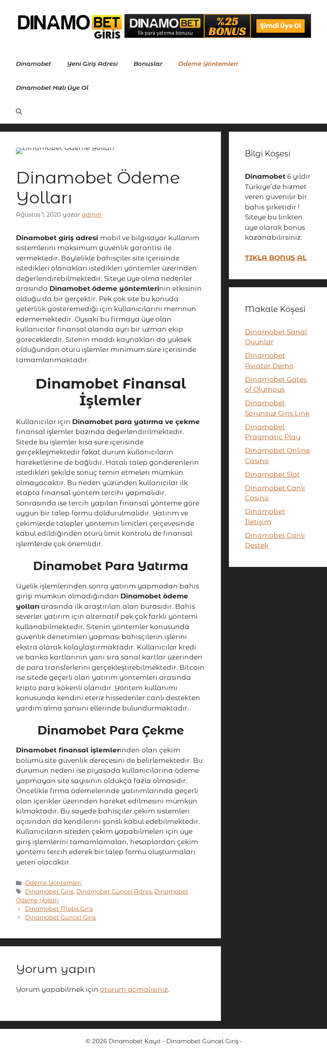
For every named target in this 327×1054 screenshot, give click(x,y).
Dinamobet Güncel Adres (114, 891)
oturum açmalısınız (134, 989)
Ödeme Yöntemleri (208, 63)
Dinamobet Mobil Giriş (59, 908)
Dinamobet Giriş (49, 891)
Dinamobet (33, 63)
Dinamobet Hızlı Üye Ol (52, 87)
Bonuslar (148, 63)
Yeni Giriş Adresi (92, 63)
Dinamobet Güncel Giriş (60, 917)
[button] (19, 112)
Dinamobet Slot (272, 474)
